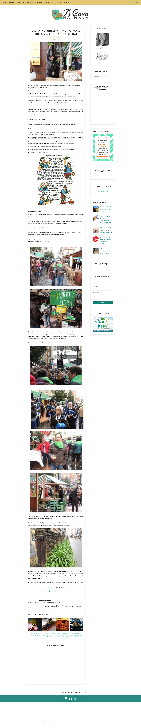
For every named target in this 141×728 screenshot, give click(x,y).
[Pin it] (62, 591)
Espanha (58, 37)
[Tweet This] (43, 591)
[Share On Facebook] (49, 591)
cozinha (52, 37)
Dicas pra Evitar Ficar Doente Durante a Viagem (106, 230)
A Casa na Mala (32, 721)
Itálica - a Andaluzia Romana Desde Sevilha (106, 251)
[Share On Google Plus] (56, 591)
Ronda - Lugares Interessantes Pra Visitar (105, 209)
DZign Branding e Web (47, 721)
